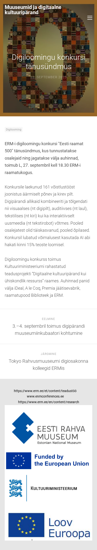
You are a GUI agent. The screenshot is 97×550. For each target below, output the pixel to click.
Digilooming (13, 129)
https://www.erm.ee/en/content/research (48, 402)
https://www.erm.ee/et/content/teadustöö (45, 391)
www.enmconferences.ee (45, 396)
